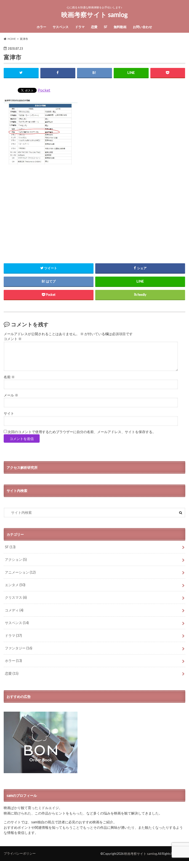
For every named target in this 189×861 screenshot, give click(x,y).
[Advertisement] (94, 211)
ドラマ (80, 27)
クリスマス (16, 597)
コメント (13, 339)
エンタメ (15, 585)
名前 (9, 377)
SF (105, 27)
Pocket (44, 90)
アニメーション (20, 572)
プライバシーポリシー (20, 853)
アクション (16, 559)
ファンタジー (18, 648)
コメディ (14, 610)
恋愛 (94, 27)
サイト (9, 413)
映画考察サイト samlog (94, 14)
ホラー (41, 27)
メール (11, 395)
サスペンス (61, 27)
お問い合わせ (142, 27)
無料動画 (120, 27)
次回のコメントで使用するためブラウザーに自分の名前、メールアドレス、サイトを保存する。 (82, 432)
